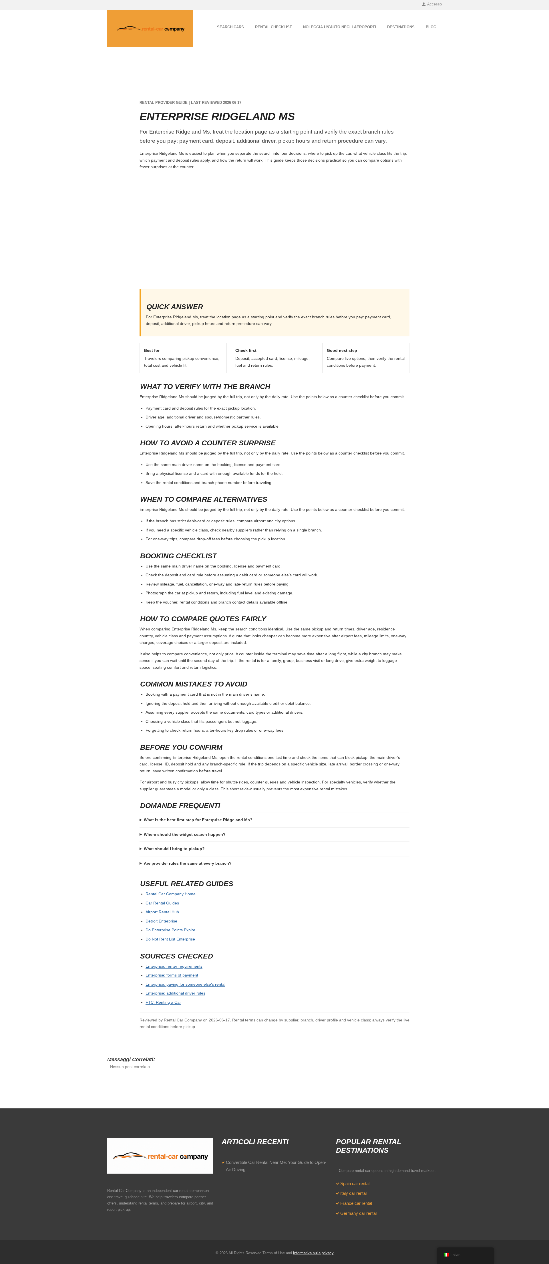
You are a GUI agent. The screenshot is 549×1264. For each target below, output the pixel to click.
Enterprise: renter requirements (174, 966)
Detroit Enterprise (161, 921)
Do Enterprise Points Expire (170, 930)
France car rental (356, 1203)
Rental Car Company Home (171, 894)
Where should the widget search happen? (185, 834)
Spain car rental (354, 1183)
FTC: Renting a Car (163, 1002)
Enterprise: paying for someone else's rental (185, 984)
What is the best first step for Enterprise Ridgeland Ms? (198, 819)
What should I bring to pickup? (174, 848)
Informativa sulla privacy (313, 1253)
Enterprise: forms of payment (172, 975)
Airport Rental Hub (162, 912)
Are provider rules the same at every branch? (188, 863)
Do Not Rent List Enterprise (170, 939)
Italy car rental (353, 1193)
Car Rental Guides (162, 903)
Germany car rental (358, 1213)
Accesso (434, 4)
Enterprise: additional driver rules (175, 993)
